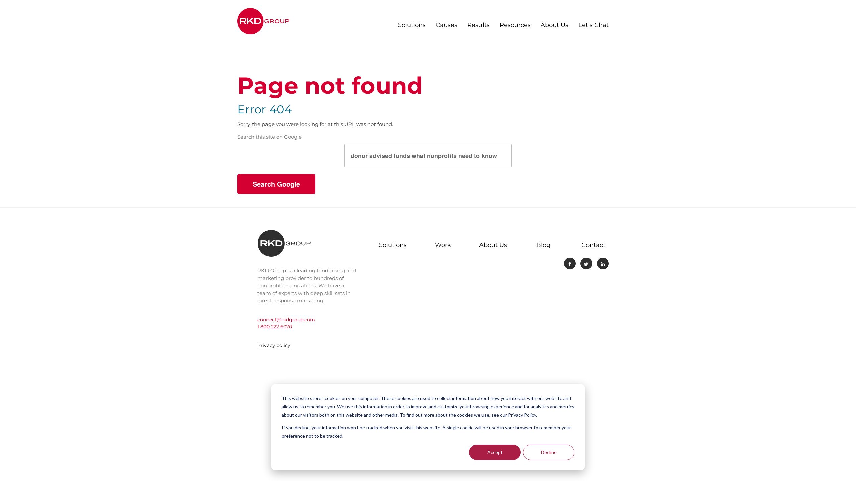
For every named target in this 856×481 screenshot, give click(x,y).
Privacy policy (273, 345)
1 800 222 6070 (274, 327)
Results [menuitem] (478, 25)
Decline (549, 452)
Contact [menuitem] (593, 245)
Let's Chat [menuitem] (593, 25)
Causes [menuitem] (446, 25)
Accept (495, 452)
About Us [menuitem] (554, 25)
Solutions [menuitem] (412, 25)
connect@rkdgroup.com (286, 320)
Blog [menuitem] (543, 245)
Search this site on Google (269, 137)
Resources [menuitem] (515, 25)
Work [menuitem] (443, 245)
